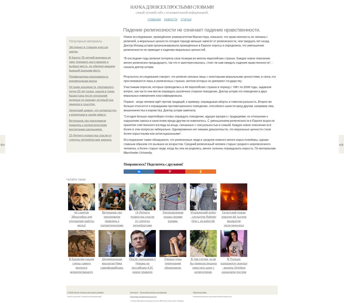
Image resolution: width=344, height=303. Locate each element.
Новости (170, 19)
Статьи (186, 19)
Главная (154, 19)
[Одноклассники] (200, 171)
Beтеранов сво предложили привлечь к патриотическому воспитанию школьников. (88, 125)
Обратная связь (200, 292)
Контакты (134, 292)
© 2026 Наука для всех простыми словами (85, 292)
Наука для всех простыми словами (172, 7)
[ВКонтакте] (139, 171)
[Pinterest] (169, 171)
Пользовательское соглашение (153, 292)
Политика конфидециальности (143, 296)
